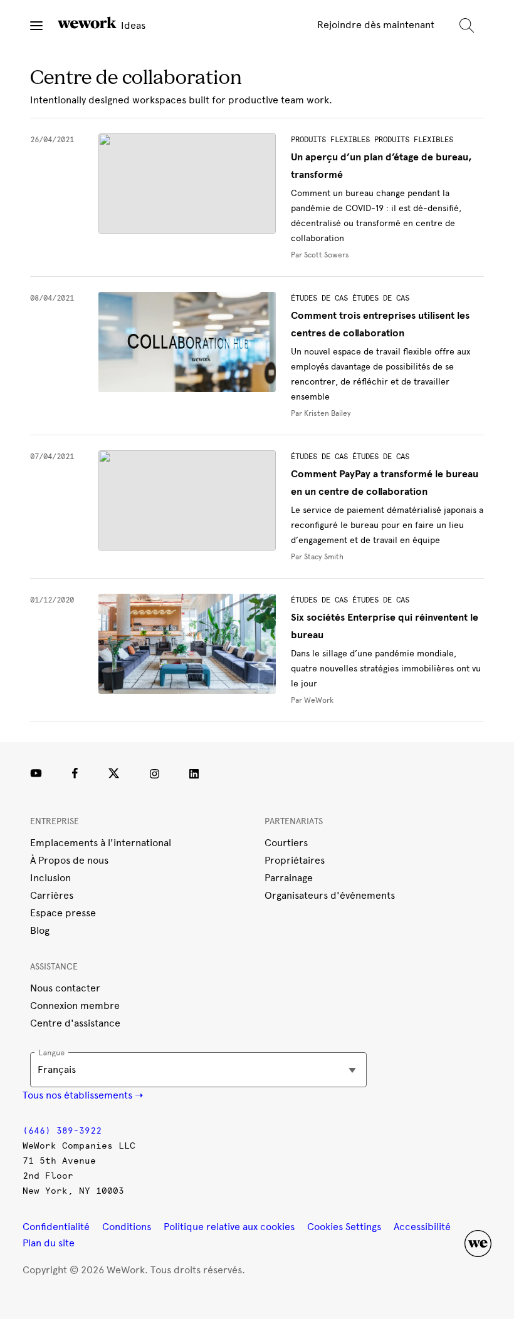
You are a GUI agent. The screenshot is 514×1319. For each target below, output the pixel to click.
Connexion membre (75, 1005)
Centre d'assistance (75, 1023)
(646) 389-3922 (62, 1130)
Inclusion (50, 878)
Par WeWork (312, 700)
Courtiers (286, 843)
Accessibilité (422, 1227)
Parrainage (289, 878)
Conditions (126, 1227)
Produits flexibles (330, 139)
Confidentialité (56, 1227)
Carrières (51, 895)
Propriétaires (295, 860)
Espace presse (63, 913)
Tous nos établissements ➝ (83, 1095)
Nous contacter (65, 988)
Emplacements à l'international (100, 843)
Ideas (131, 25)
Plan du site (49, 1243)
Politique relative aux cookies (229, 1227)
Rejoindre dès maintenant (375, 25)
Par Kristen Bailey (321, 413)
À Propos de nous (69, 860)
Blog (40, 930)
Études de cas (319, 298)
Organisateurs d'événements (330, 895)
